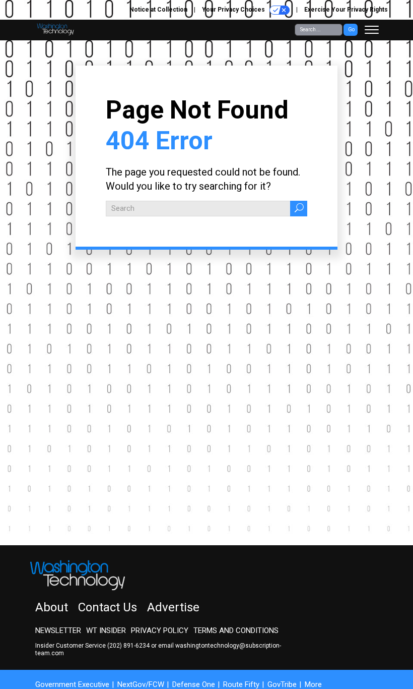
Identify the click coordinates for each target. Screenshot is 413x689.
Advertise (173, 607)
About (51, 607)
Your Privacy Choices (234, 9)
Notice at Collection (158, 9)
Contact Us (107, 607)
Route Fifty (241, 684)
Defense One (193, 684)
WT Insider (106, 630)
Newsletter (58, 630)
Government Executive (72, 684)
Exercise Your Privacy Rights (346, 9)
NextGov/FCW (140, 684)
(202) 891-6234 (128, 645)
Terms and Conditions (236, 630)
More (313, 684)
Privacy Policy (159, 630)
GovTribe (282, 684)
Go (351, 29)
